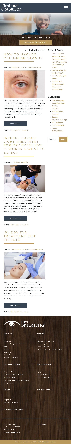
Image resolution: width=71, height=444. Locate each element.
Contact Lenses (58, 100)
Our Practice (8, 341)
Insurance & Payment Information (15, 344)
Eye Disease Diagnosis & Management (16, 380)
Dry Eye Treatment (43, 372)
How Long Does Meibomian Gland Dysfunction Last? (58, 56)
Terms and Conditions (11, 357)
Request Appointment (13, 409)
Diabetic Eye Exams (43, 346)
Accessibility (7, 352)
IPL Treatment (22, 130)
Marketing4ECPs (31, 442)
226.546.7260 (9, 430)
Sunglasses (7, 400)
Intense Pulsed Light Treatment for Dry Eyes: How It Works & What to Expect (24, 145)
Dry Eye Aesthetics (43, 374)
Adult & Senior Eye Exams (45, 341)
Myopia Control (8, 372)
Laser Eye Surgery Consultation (14, 374)
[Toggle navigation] (66, 7)
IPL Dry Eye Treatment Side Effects (20, 236)
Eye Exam (55, 114)
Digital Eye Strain (58, 103)
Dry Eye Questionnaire (44, 377)
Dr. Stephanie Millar (34, 67)
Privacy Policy (8, 355)
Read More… (15, 124)
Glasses (55, 117)
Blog (5, 346)
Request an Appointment (35, 42)
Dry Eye (14, 130)
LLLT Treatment (58, 125)
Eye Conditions (57, 111)
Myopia (54, 128)
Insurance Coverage (59, 120)
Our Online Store (44, 390)
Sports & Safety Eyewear (12, 402)
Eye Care (55, 109)
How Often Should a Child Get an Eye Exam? (59, 64)
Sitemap (6, 349)
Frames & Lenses (9, 397)
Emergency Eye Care (10, 383)
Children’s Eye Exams (44, 344)
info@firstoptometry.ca (12, 432)
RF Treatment (57, 131)
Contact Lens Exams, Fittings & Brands (49, 349)
